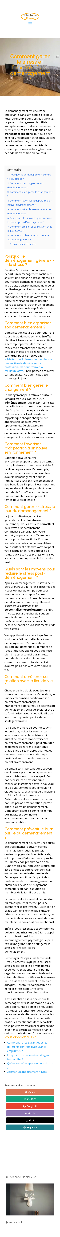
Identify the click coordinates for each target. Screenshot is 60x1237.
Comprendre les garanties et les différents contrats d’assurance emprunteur (27, 1047)
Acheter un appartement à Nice (27, 1072)
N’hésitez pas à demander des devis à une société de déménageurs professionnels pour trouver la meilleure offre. (28, 364)
